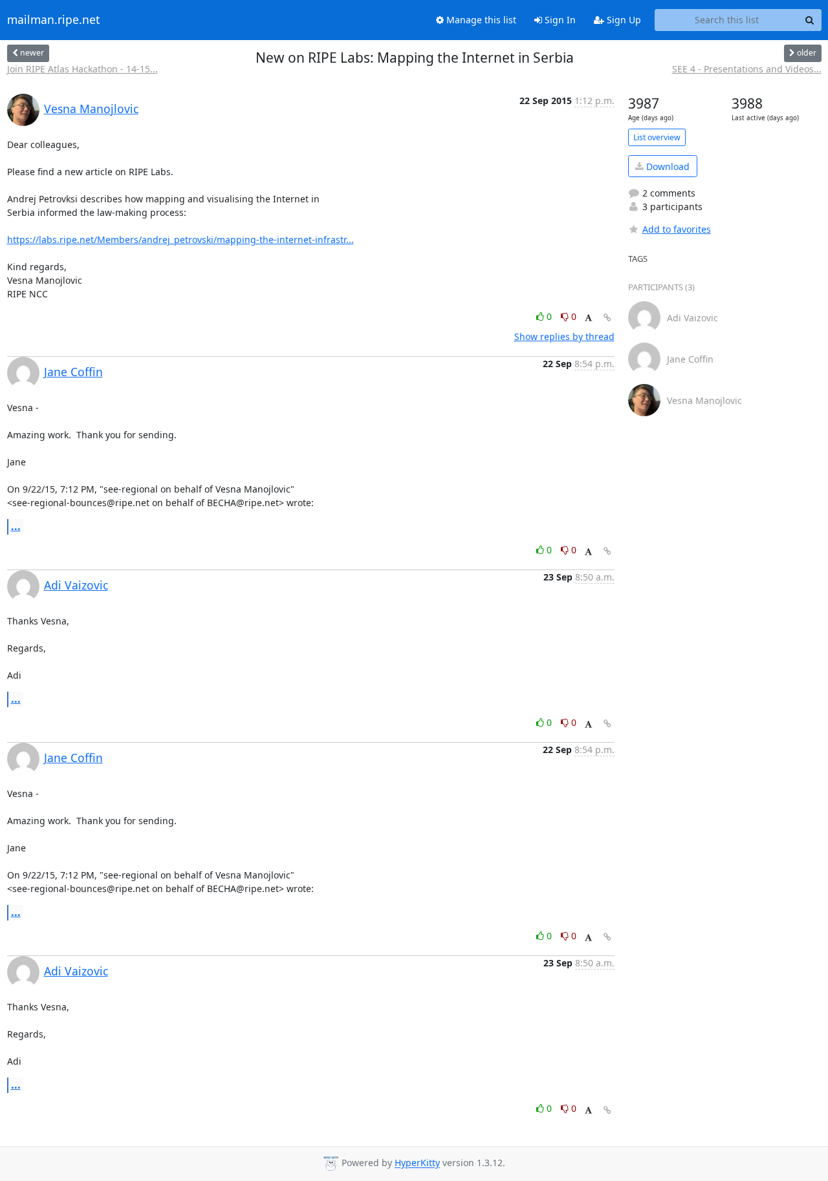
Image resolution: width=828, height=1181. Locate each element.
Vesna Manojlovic (91, 108)
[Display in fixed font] (588, 318)
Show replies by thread (564, 336)
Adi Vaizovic (76, 585)
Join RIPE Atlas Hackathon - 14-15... (82, 69)
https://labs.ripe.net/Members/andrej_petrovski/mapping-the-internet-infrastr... (180, 239)
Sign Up (622, 20)
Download (667, 166)
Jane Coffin (73, 371)
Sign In (559, 20)
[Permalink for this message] (607, 317)
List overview (657, 137)
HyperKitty (417, 1163)
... (16, 526)
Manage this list (480, 20)
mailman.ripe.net (53, 20)
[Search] (810, 20)
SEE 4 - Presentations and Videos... (747, 69)
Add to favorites (676, 229)
